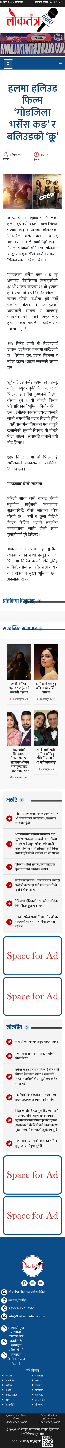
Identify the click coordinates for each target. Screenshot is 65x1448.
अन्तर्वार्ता (10, 1405)
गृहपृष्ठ (9, 1376)
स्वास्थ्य (38, 1385)
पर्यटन (9, 1385)
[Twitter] (32, 1283)
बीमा (8, 1400)
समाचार (39, 1376)
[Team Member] (4, 1328)
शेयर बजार (40, 1395)
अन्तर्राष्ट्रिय (40, 1400)
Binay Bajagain (32, 1441)
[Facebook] (24, 1283)
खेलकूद (39, 1405)
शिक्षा (8, 1390)
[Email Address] (4, 1316)
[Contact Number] (4, 1308)
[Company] (4, 1292)
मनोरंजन (39, 1390)
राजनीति (10, 1380)
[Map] (4, 1300)
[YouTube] (41, 1283)
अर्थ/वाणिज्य (12, 1395)
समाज (38, 1380)
